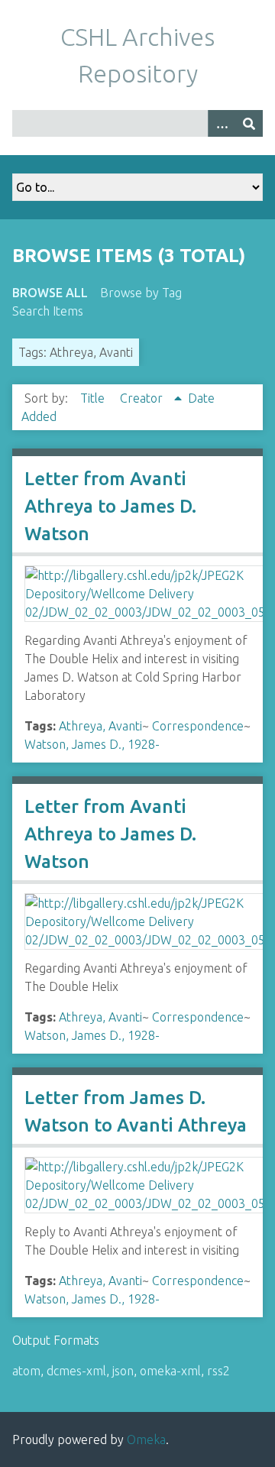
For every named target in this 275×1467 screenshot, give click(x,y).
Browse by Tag (141, 293)
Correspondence (198, 726)
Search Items (47, 311)
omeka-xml (170, 1371)
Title (94, 398)
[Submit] (249, 123)
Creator (143, 398)
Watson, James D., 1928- (92, 744)
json (123, 1371)
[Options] (221, 123)
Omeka (146, 1439)
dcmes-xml (76, 1371)
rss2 (218, 1371)
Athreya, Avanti (100, 726)
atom (26, 1371)
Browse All (50, 293)
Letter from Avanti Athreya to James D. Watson (110, 506)
